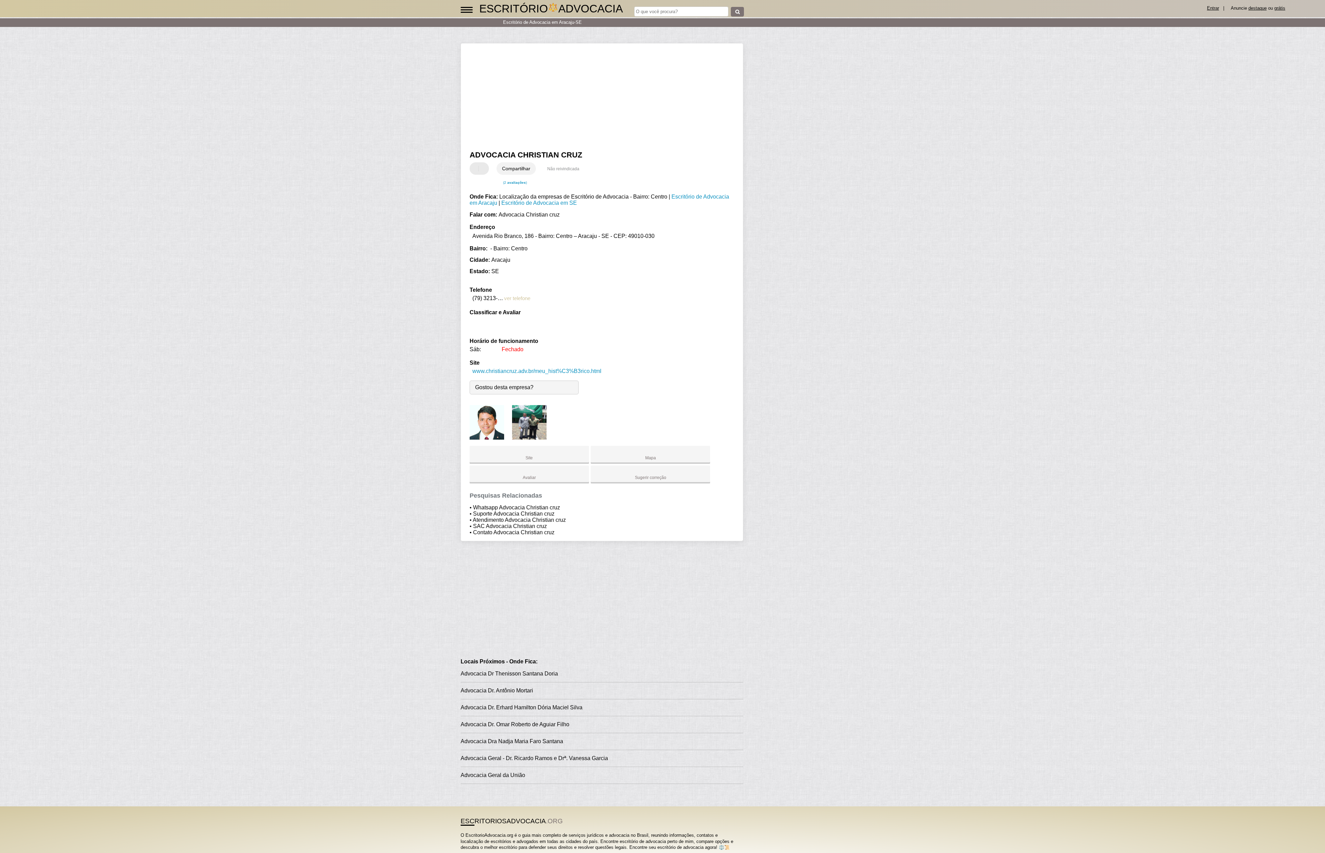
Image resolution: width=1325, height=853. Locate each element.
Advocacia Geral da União (493, 775)
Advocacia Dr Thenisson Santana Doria (509, 674)
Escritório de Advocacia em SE (539, 203)
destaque (1257, 8)
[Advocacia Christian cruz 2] (529, 438)
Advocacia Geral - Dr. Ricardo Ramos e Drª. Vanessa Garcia (534, 758)
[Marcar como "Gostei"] (476, 168)
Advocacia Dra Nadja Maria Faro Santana (512, 741)
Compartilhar (516, 168)
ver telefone (517, 298)
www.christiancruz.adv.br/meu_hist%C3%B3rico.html (536, 371)
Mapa (650, 458)
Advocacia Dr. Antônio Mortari (497, 690)
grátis (1279, 8)
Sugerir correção (650, 477)
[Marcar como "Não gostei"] (484, 168)
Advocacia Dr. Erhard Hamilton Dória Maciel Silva (521, 707)
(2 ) (514, 182)
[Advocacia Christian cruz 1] (487, 438)
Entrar (1213, 8)
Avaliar (529, 477)
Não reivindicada (563, 168)
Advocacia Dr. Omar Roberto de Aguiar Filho (515, 724)
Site (529, 458)
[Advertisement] (599, 97)
